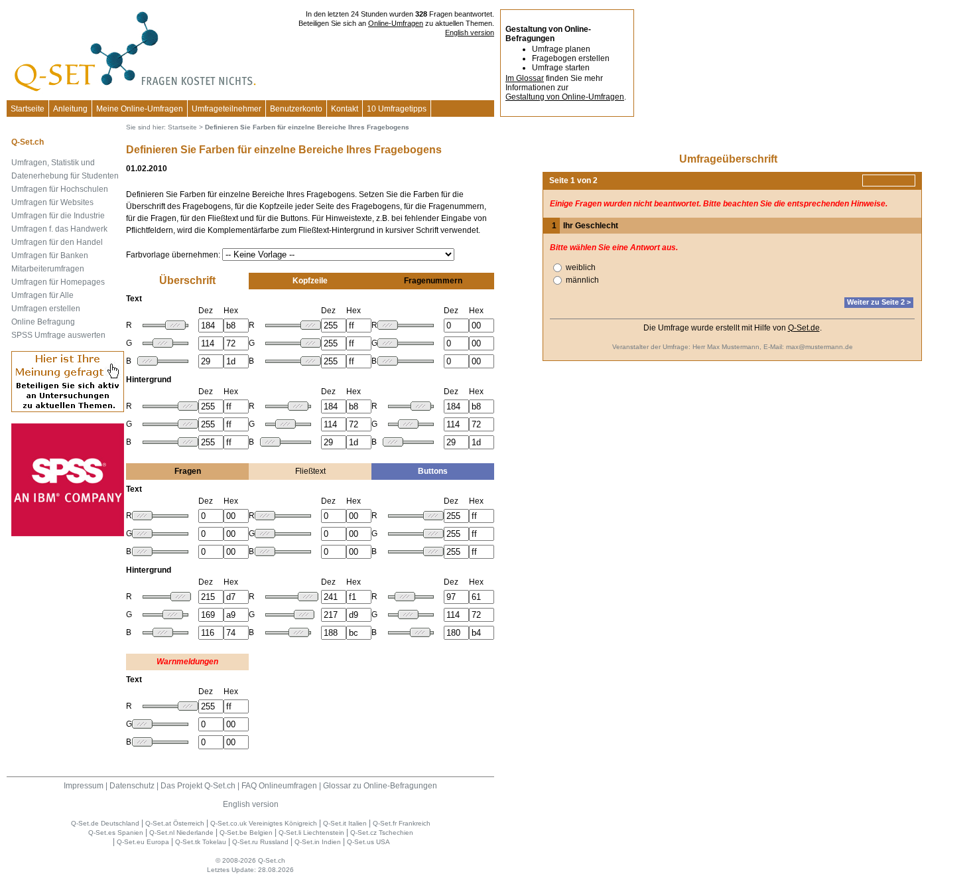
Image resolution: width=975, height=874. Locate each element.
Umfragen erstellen (45, 308)
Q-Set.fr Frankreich (401, 823)
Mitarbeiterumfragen (47, 268)
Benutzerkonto (296, 108)
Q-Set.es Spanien (115, 832)
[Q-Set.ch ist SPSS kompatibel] (67, 533)
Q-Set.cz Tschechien (381, 832)
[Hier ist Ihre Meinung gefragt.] (67, 409)
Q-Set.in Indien (317, 841)
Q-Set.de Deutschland (105, 823)
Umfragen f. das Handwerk (59, 229)
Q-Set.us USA (368, 841)
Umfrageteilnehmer (226, 108)
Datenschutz (132, 785)
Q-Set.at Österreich (174, 823)
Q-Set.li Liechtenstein (311, 832)
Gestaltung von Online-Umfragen (564, 97)
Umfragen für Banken (49, 255)
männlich (582, 280)
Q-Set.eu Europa (143, 841)
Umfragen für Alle (42, 295)
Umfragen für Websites (52, 202)
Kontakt (344, 108)
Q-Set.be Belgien (246, 832)
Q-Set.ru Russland (260, 841)
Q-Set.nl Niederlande (181, 832)
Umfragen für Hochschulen (59, 189)
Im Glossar (524, 78)
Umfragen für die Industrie (58, 215)
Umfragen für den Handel (57, 242)
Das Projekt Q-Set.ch (198, 785)
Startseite (27, 108)
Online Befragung (43, 322)
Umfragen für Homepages (58, 282)
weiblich (581, 267)
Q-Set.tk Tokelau (200, 841)
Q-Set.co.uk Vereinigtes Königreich (263, 823)
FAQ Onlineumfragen (279, 785)
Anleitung (70, 108)
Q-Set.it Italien (345, 823)
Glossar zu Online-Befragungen (380, 785)
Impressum (83, 785)
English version (469, 32)
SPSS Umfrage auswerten (58, 335)
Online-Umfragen (395, 23)
